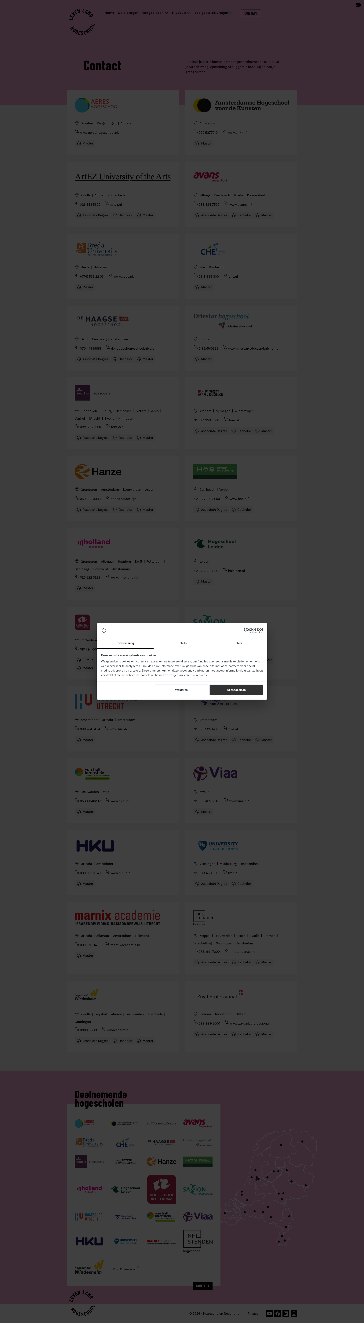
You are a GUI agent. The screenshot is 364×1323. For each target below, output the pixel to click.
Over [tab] (239, 643)
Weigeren (181, 689)
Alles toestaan (236, 689)
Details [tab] (182, 643)
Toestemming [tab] (125, 643)
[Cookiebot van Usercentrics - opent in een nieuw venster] (246, 630)
